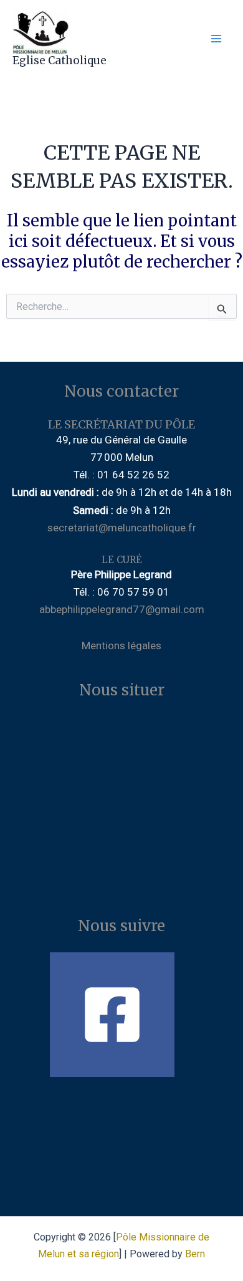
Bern (195, 1254)
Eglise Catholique (59, 60)
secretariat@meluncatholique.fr (121, 527)
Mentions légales (121, 645)
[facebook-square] (121, 1014)
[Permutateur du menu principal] (216, 39)
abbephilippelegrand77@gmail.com (121, 609)
